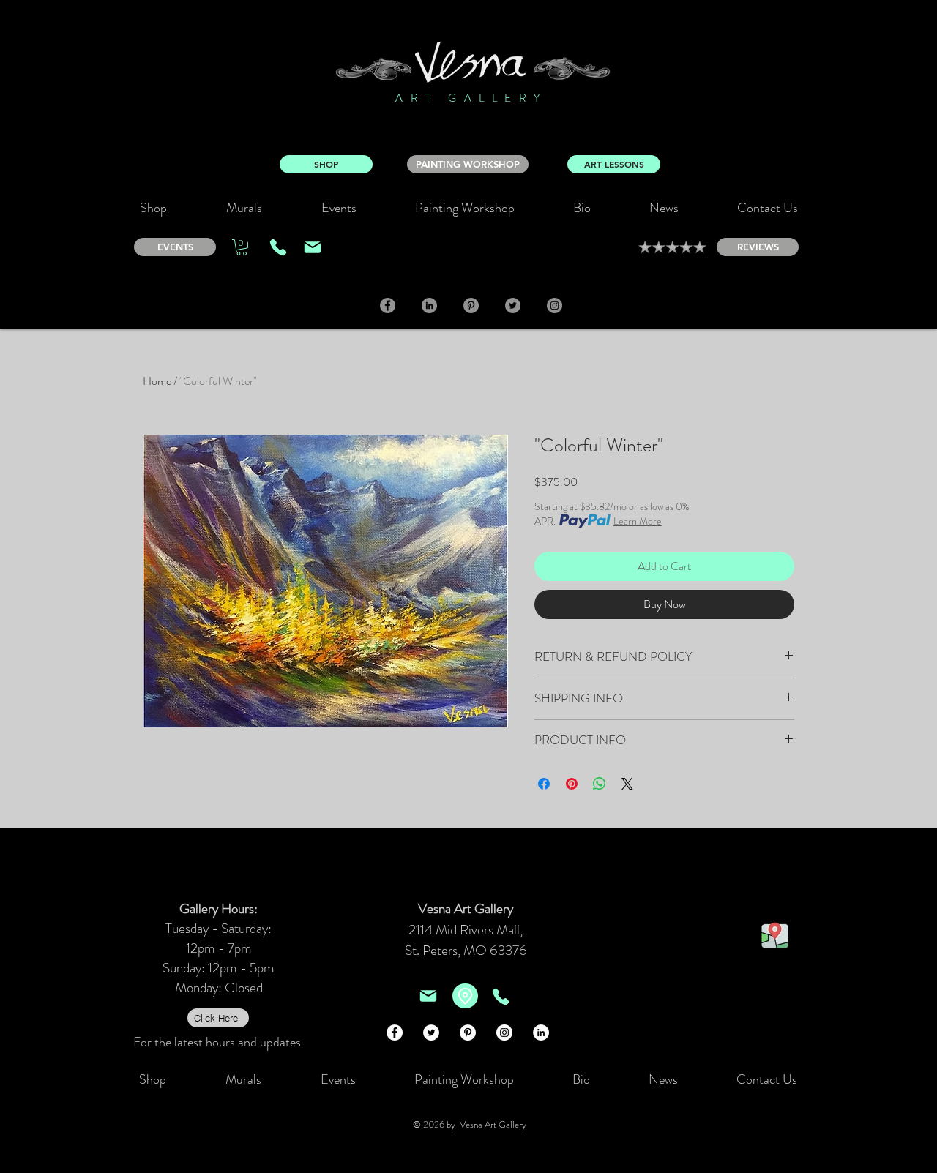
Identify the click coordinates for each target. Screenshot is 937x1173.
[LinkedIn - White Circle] (541, 1032)
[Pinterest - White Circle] (468, 1032)
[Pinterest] (471, 305)
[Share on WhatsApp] (599, 783)
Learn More (637, 521)
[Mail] (312, 247)
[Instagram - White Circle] (504, 1032)
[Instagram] (554, 305)
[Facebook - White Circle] (395, 1032)
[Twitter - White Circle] (431, 1032)
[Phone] (278, 247)
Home (157, 380)
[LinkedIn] (429, 305)
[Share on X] (627, 783)
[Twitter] (512, 305)
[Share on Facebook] (544, 783)
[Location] (465, 995)
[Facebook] (387, 305)
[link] (241, 247)
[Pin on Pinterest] (572, 783)
